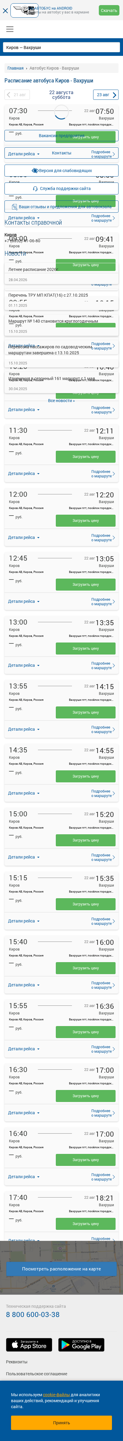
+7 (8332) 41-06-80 (22, 240)
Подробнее (99, 409)
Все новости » (61, 400)
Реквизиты (16, 1362)
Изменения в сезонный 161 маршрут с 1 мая (51, 378)
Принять (61, 1422)
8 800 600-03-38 (33, 1314)
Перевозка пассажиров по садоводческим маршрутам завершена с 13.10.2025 (50, 349)
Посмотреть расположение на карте (61, 1269)
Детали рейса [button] (22, 473)
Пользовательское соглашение (36, 1373)
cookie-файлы (56, 1394)
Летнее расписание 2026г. (33, 269)
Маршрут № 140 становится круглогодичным (53, 321)
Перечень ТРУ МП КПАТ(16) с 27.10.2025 (48, 295)
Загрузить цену (86, 456)
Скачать (109, 10)
